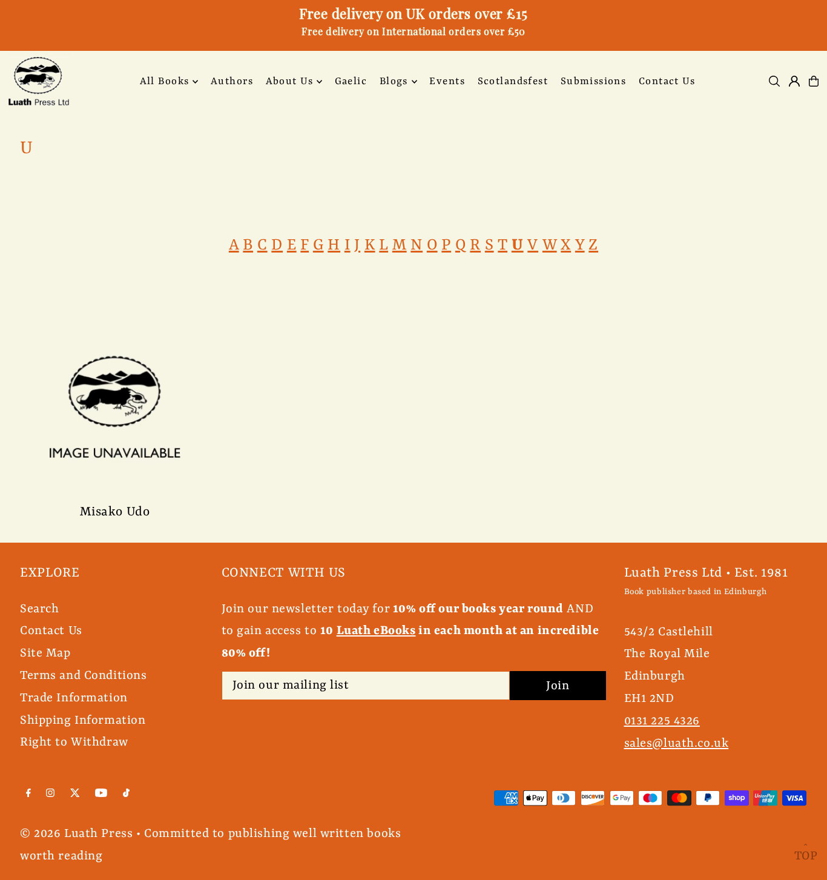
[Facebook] (28, 794)
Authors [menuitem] (232, 81)
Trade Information (74, 698)
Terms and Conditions (83, 676)
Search (39, 609)
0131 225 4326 (662, 721)
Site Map (45, 653)
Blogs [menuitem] (394, 81)
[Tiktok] (126, 794)
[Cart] (814, 81)
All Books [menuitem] (164, 81)
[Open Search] (774, 81)
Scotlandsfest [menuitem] (513, 81)
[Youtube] (101, 794)
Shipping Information (83, 720)
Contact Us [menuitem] (667, 81)
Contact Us (51, 631)
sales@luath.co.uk (676, 743)
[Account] (794, 81)
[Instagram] (50, 794)
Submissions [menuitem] (594, 81)
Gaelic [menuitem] (351, 81)
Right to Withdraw (74, 742)
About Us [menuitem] (289, 81)
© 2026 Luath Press (76, 834)
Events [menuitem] (447, 81)
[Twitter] (75, 794)
